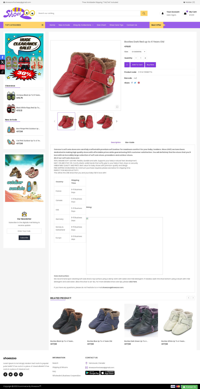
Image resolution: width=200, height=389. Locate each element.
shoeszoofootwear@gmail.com (101, 367)
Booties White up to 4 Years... (173, 341)
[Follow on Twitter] (2, 62)
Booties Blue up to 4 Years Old (99, 341)
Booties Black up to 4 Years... (62, 341)
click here (133, 282)
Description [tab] (116, 142)
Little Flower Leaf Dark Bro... (27, 95)
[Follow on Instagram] (2, 67)
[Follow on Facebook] (2, 57)
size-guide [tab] (129, 142)
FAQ (54, 371)
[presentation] (54, 121)
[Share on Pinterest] (139, 83)
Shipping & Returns (60, 367)
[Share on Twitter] (135, 83)
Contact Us (190, 387)
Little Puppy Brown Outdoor (27, 129)
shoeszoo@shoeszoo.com (112, 287)
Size (126, 51)
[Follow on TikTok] (2, 71)
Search (55, 363)
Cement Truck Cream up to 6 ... (29, 107)
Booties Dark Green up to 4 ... (136, 341)
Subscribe (24, 238)
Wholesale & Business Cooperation (67, 375)
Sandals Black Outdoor (25, 140)
